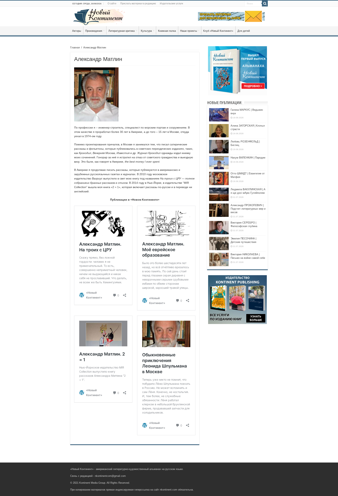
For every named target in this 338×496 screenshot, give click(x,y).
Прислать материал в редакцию (138, 3)
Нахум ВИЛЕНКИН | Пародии (248, 157)
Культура (146, 30)
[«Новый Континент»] (99, 16)
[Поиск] (265, 3)
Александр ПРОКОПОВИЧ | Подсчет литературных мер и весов (248, 209)
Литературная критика (121, 30)
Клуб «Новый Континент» (218, 30)
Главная (75, 47)
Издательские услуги (171, 3)
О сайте (112, 3)
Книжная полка (167, 30)
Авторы (76, 30)
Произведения (93, 30)
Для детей (243, 30)
